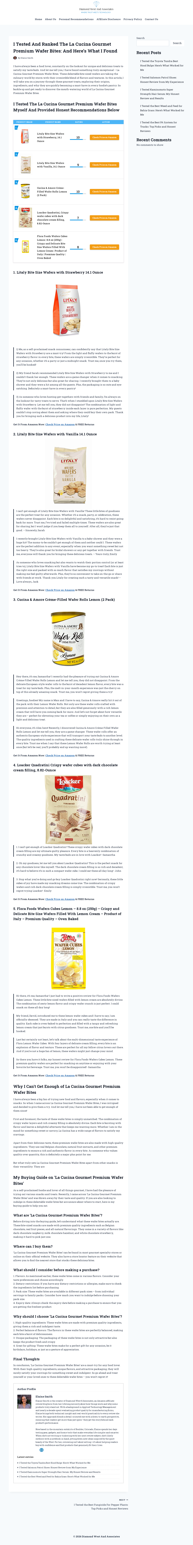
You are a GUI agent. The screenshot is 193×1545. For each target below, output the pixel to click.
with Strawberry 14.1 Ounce (79, 272)
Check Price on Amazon (104, 137)
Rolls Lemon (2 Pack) (97, 599)
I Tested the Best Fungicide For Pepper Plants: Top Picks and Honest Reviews (101, 1504)
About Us (50, 19)
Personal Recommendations (76, 19)
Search (140, 38)
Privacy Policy (132, 19)
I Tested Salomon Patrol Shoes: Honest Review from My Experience (53, 1467)
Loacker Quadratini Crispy (39, 765)
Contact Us (151, 19)
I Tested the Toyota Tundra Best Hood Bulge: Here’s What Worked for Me (54, 1462)
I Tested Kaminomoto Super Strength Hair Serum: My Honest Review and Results (59, 1472)
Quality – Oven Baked (60, 919)
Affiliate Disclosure (108, 19)
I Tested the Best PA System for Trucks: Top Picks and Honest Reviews (158, 127)
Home (38, 19)
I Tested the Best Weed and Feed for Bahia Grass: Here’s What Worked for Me (57, 1476)
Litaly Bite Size (30, 434)
